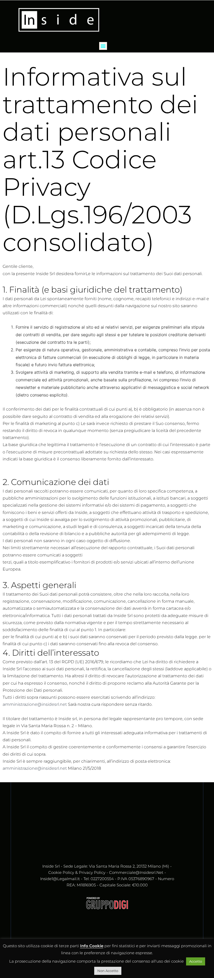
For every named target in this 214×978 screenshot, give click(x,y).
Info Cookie (91, 945)
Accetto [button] (195, 961)
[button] (103, 46)
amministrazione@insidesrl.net (35, 704)
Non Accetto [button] (107, 971)
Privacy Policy (92, 872)
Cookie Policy (61, 872)
